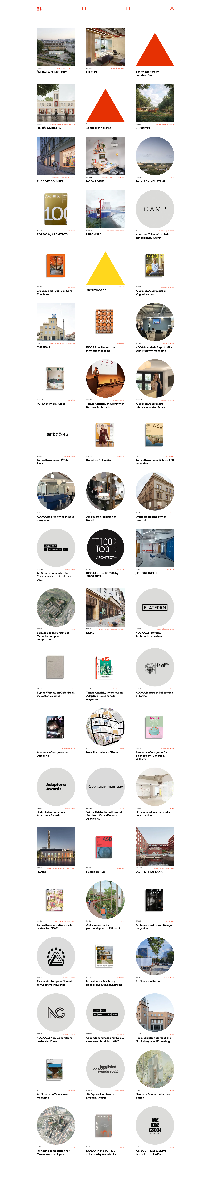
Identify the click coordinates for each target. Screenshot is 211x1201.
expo (164, 124)
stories (172, 287)
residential (121, 177)
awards (67, 569)
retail (73, 177)
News (172, 177)
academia (162, 231)
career (171, 68)
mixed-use (112, 177)
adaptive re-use (62, 68)
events (117, 513)
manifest (121, 287)
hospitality (105, 177)
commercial (55, 177)
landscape (170, 124)
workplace (71, 343)
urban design (70, 868)
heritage (72, 124)
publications (71, 231)
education (72, 68)
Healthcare (120, 68)
